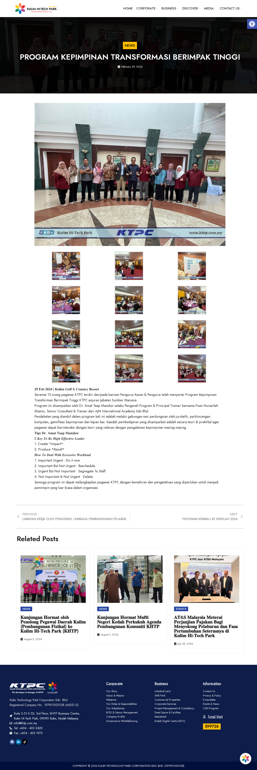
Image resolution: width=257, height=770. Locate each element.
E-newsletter (209, 700)
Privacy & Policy (212, 695)
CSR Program (211, 708)
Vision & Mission (115, 695)
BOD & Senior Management (122, 712)
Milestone (111, 700)
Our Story (111, 691)
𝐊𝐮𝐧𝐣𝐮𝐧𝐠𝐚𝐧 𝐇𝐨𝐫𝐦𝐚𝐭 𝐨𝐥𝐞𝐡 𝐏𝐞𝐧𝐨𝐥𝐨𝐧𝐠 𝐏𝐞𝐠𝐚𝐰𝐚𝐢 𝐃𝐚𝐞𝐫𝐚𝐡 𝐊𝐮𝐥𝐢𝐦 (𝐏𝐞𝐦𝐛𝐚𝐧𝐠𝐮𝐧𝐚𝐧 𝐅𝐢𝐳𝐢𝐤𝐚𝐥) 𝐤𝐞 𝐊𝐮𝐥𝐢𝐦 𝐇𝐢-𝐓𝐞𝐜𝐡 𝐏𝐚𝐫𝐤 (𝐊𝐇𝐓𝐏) (53, 624)
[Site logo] (36, 8)
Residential (160, 717)
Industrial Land (162, 691)
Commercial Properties (167, 700)
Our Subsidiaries (115, 708)
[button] (252, 24)
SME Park (160, 695)
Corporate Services (165, 704)
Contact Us (209, 691)
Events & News (211, 704)
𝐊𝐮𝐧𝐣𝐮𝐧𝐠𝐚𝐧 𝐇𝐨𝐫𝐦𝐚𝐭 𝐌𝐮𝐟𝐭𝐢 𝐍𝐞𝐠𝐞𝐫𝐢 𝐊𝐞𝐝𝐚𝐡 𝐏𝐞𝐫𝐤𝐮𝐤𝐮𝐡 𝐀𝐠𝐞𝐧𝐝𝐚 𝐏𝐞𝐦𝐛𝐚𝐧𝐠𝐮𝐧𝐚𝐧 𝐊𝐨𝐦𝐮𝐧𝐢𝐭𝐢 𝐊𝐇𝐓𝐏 (129, 622)
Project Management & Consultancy (174, 708)
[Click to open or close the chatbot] (245, 758)
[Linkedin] (18, 742)
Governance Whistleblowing (122, 721)
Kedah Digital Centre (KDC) (170, 721)
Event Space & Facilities (168, 712)
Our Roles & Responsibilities (121, 704)
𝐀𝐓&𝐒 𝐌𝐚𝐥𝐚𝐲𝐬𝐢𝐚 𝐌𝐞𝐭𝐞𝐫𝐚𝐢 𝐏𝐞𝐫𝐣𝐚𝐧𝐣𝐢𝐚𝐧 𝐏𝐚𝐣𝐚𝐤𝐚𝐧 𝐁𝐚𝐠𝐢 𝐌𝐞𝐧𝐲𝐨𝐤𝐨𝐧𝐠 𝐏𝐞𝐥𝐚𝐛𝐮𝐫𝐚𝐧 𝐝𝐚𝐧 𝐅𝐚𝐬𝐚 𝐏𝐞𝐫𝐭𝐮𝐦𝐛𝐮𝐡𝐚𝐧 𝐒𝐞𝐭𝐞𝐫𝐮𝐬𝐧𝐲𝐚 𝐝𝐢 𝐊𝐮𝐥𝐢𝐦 (206, 626)
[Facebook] (12, 742)
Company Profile (115, 717)
